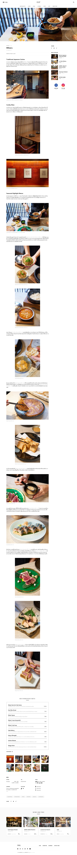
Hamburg (63, 73)
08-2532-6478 (23, 781)
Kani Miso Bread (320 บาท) (17, 332)
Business (50, 845)
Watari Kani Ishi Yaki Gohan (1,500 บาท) (34, 237)
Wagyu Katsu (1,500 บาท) (20, 644)
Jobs (40, 845)
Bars (34, 6)
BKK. (19, 845)
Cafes (29, 6)
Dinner (23, 796)
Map (7, 791)
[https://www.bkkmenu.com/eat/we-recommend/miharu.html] (56, 48)
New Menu (28, 796)
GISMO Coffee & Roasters (29, 830)
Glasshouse (64, 68)
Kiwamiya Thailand (63, 72)
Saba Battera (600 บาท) (34, 508)
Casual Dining (9, 796)
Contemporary (41, 796)
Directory (55, 6)
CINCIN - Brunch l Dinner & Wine (63, 66)
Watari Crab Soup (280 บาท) (21, 468)
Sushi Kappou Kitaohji (13, 830)
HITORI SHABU (62, 77)
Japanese (34, 796)
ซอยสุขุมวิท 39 (9, 50)
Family (11, 45)
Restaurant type (17, 796)
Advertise (45, 845)
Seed (58, 830)
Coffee (63, 62)
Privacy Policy (33, 852)
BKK (6, 2)
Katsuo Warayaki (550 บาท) (25, 549)
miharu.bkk (39, 786)
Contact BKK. (57, 845)
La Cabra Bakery (62, 61)
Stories (39, 6)
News (44, 6)
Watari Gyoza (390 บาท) (19, 383)
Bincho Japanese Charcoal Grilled (62, 55)
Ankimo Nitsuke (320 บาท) (41, 550)
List (49, 6)
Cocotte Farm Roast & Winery (45, 830)
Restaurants (22, 6)
